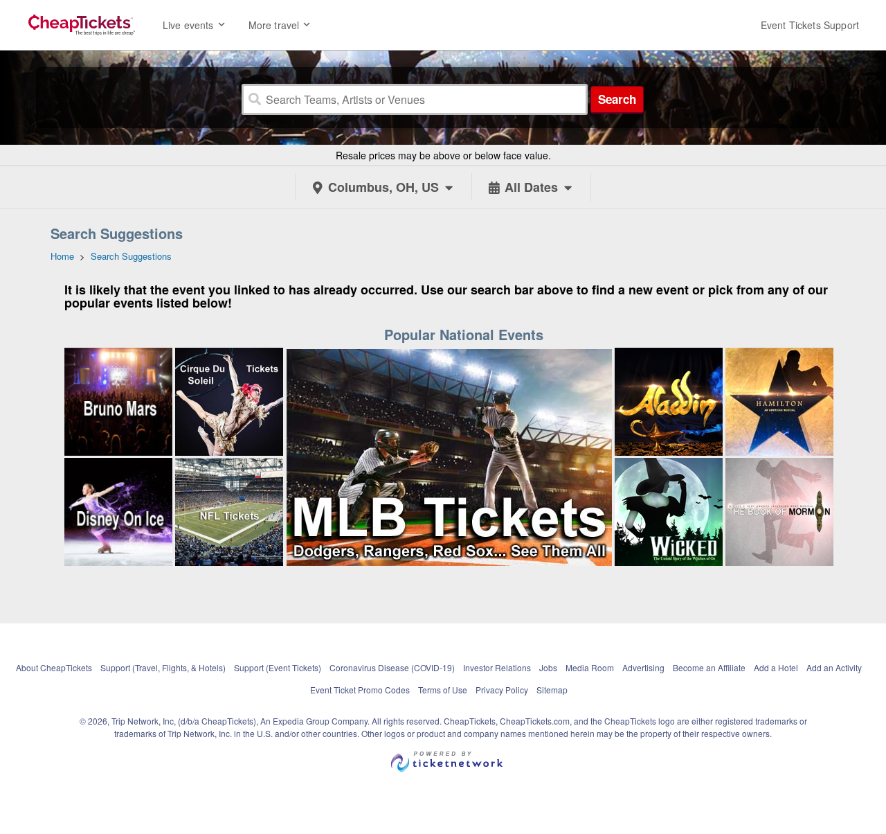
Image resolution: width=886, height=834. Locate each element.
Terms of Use (442, 689)
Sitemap (552, 689)
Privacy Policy (502, 689)
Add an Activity (834, 667)
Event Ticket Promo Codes (360, 689)
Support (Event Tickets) (277, 667)
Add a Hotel (776, 667)
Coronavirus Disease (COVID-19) (392, 667)
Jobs (548, 667)
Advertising (643, 667)
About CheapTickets (54, 667)
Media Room (590, 667)
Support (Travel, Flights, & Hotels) (163, 667)
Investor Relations (497, 667)
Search (617, 99)
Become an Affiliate (709, 667)
